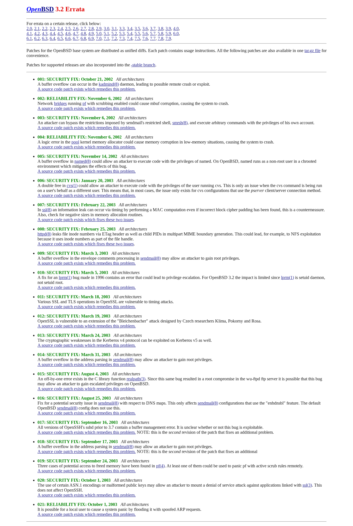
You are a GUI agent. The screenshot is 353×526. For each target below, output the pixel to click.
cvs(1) (72, 185)
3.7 (153, 28)
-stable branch (143, 65)
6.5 (60, 38)
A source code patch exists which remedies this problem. (87, 89)
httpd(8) (44, 234)
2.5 (68, 28)
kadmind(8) (109, 84)
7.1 (106, 38)
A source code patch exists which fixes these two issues (86, 219)
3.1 (114, 28)
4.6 (68, 33)
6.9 (91, 38)
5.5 (137, 33)
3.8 (160, 28)
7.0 (98, 38)
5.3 (122, 33)
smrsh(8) (180, 122)
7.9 (168, 38)
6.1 (29, 38)
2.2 (44, 28)
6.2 (37, 38)
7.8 (160, 38)
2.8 (91, 28)
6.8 (83, 38)
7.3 (122, 38)
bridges (60, 103)
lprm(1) (65, 277)
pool (75, 142)
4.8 (83, 33)
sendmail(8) (150, 258)
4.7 (75, 33)
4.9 (91, 33)
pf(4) (160, 465)
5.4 (129, 33)
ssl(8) (47, 209)
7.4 (129, 38)
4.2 (37, 33)
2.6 (75, 28)
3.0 (106, 28)
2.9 (98, 28)
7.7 (153, 38)
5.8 (160, 33)
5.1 (106, 33)
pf (84, 103)
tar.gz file (312, 50)
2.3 (52, 28)
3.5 (137, 28)
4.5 (60, 33)
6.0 (176, 33)
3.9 (168, 28)
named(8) (82, 161)
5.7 (153, 33)
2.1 (37, 28)
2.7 (83, 28)
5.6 (145, 33)
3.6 (145, 28)
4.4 (52, 33)
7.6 (145, 38)
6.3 (44, 38)
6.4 (52, 38)
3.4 (129, 28)
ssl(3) (307, 485)
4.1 (29, 33)
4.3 (44, 33)
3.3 (122, 28)
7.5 (137, 38)
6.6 (68, 38)
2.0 (29, 28)
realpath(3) (136, 378)
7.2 (114, 38)
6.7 (75, 38)
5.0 (98, 33)
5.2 (114, 33)
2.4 (60, 28)
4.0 (176, 28)
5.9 (168, 33)
